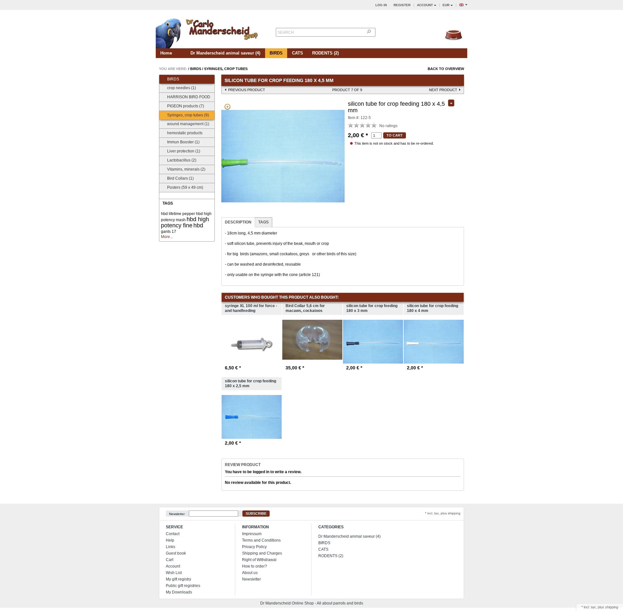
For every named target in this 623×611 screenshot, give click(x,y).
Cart (169, 559)
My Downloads (179, 592)
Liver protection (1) (183, 151)
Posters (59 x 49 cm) (185, 187)
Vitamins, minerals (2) (186, 169)
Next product (443, 90)
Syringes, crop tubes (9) (188, 115)
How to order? (254, 566)
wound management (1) (188, 124)
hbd (198, 225)
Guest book (176, 553)
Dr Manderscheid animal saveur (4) (225, 53)
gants (166, 231)
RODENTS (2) (325, 53)
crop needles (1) (181, 88)
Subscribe (256, 513)
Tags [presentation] (263, 222)
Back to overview (446, 69)
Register (402, 5)
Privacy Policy (254, 547)
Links (170, 547)
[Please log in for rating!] (351, 124)
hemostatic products (184, 133)
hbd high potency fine (185, 222)
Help (170, 540)
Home (166, 53)
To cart (394, 135)
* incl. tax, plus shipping (442, 513)
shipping (611, 607)
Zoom (227, 107)
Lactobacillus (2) (181, 160)
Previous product (246, 90)
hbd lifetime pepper (178, 213)
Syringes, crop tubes (226, 69)
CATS (297, 53)
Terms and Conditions (261, 540)
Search (285, 32)
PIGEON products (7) (185, 106)
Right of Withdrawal (259, 559)
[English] (463, 5)
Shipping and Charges (262, 553)
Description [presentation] (238, 222)
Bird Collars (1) (180, 178)
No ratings (388, 126)
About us (250, 572)
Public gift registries (183, 585)
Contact (172, 534)
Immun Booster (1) (183, 142)
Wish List (174, 572)
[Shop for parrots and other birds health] (208, 31)
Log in (381, 5)
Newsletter (177, 513)
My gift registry (178, 579)
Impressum (252, 534)
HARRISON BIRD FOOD (188, 97)
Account (173, 566)
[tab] (238, 222)
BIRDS (276, 53)
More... (167, 236)
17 (174, 231)
